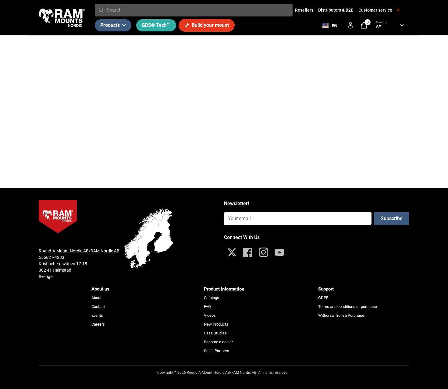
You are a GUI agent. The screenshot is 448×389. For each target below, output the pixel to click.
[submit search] (101, 10)
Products (110, 25)
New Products (216, 324)
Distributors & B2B (336, 10)
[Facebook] (248, 252)
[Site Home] (62, 17)
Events (97, 315)
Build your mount (210, 25)
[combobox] (198, 10)
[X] (232, 252)
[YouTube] (279, 252)
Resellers (304, 10)
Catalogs (211, 297)
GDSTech (156, 25)
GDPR (323, 297)
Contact (98, 306)
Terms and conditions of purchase (347, 306)
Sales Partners (216, 350)
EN (334, 25)
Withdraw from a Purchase (341, 315)
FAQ (207, 306)
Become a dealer (218, 342)
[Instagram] (263, 252)
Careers (98, 324)
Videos (210, 315)
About (96, 297)
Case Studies (215, 333)
